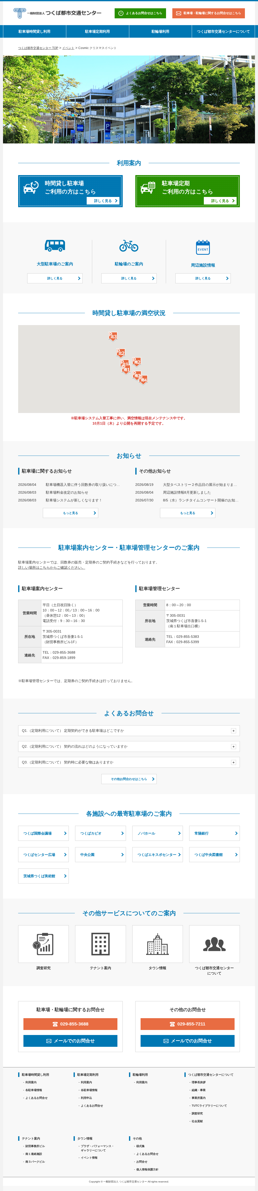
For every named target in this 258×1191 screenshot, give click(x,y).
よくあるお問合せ (36, 1097)
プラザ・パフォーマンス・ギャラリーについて (97, 1148)
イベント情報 (89, 1157)
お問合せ (141, 1161)
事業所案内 (199, 1097)
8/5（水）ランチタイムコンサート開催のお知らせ (201, 500)
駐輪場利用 (160, 31)
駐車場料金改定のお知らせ (67, 492)
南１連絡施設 (33, 1153)
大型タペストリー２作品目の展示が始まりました (201, 485)
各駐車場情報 (33, 1090)
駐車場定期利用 (97, 31)
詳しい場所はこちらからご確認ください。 (51, 567)
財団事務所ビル (35, 1146)
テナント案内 (31, 1138)
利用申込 (86, 1097)
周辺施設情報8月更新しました (187, 492)
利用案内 (31, 1082)
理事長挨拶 (199, 1082)
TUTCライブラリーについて (209, 1105)
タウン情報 (84, 1138)
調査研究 (197, 1113)
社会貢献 (197, 1121)
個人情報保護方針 (147, 1169)
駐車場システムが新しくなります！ (74, 500)
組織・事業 (199, 1090)
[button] (126, 370)
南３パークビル (35, 1161)
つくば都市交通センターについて (223, 31)
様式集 (140, 1146)
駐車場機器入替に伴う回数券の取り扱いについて (84, 485)
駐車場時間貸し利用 (34, 31)
